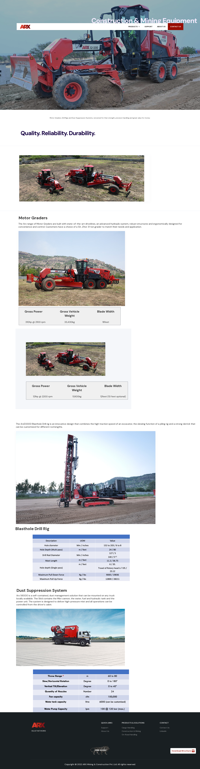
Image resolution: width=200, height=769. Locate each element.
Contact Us (164, 728)
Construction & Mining (131, 731)
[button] (134, 26)
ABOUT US (161, 27)
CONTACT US (175, 27)
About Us (105, 731)
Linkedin (163, 731)
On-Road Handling (129, 735)
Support (104, 728)
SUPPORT (148, 27)
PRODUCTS (133, 27)
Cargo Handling (128, 728)
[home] (25, 26)
